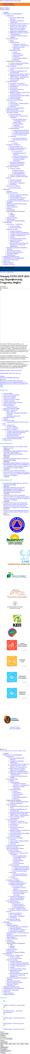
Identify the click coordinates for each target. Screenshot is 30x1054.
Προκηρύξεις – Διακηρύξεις (17, 183)
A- (1, 1038)
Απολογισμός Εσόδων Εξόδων (18, 238)
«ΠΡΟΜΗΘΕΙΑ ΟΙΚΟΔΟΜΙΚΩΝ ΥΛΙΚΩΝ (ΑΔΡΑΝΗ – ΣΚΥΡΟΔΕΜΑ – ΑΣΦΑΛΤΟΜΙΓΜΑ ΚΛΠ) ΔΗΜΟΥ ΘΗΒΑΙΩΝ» (15, 453)
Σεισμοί (15, 52)
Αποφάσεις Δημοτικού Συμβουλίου (19, 232)
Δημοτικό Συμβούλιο (12, 193)
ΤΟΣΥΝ (15, 143)
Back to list (3, 379)
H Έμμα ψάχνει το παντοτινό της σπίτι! (13, 1023)
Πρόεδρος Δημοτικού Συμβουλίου (19, 194)
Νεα (4, 270)
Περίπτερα (13, 106)
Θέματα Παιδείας (14, 128)
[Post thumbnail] (5, 1003)
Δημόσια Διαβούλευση (9, 404)
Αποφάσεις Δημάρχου (16, 231)
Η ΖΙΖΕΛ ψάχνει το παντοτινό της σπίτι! (14, 1018)
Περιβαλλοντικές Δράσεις (17, 149)
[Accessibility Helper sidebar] (4, 1034)
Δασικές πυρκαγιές (18, 55)
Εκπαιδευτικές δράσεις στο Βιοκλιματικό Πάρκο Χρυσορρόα (20, 159)
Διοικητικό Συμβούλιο (16, 180)
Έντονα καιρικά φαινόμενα (20, 58)
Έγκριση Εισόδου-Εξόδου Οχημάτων (20, 74)
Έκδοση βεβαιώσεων (19, 173)
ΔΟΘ (11, 213)
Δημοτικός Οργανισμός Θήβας (11, 408)
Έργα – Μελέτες (11, 411)
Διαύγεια (12, 237)
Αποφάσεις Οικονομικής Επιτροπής (19, 234)
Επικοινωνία (13, 184)
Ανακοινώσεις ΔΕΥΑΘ (9, 396)
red (18, 1043)
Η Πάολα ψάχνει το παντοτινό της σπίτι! (14, 1029)
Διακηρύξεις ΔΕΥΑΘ (8, 417)
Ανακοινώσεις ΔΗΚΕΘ (9, 398)
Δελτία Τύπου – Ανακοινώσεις (15, 224)
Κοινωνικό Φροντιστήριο (20, 135)
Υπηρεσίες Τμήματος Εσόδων (18, 175)
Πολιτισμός (13, 136)
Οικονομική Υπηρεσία (13, 166)
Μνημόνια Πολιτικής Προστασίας (18, 47)
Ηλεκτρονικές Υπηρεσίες (13, 186)
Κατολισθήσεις (17, 53)
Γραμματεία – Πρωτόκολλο (17, 83)
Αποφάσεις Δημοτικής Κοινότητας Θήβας (18, 431)
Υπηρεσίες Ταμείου (15, 168)
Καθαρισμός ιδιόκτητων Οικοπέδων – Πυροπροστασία (19, 33)
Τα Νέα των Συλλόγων (13, 428)
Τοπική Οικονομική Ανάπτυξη (15, 100)
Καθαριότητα (10, 15)
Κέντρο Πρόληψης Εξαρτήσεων (18, 124)
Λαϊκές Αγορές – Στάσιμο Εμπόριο (19, 103)
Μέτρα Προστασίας (15, 50)
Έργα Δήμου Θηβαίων (12, 253)
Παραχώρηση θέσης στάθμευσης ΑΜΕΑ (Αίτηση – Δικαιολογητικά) (19, 76)
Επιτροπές (9, 208)
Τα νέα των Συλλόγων (16, 227)
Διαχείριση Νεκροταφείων (17, 165)
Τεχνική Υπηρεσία (11, 66)
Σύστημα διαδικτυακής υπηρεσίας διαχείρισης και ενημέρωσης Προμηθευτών (19, 244)
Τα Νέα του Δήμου (15, 226)
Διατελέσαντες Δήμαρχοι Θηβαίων (16, 220)
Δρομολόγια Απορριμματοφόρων (19, 31)
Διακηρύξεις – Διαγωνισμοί (10, 410)
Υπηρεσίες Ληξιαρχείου (16, 64)
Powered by (3, 750)
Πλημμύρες (16, 56)
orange (22, 1043)
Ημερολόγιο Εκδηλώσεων (20, 139)
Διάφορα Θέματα (14, 42)
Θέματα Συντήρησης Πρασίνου (18, 148)
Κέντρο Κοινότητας (18, 127)
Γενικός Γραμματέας (12, 207)
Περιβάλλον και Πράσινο (13, 144)
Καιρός (12, 40)
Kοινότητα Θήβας (8, 393)
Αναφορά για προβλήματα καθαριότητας (17, 21)
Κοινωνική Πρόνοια (15, 114)
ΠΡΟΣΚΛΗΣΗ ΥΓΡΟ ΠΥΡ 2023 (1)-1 (10, 373)
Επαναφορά (9, 1038)
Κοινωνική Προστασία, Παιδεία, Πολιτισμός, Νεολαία (15, 111)
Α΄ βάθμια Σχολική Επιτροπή (21, 132)
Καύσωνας (16, 59)
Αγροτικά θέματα (14, 105)
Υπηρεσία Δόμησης (12, 81)
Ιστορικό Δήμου (11, 219)
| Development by (15, 750)
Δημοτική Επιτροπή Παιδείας (21, 130)
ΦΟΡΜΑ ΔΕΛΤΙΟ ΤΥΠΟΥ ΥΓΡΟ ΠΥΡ (11, 370)
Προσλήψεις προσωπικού (13, 250)
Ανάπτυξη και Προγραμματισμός (15, 108)
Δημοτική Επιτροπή (8, 405)
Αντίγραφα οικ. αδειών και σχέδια (19, 85)
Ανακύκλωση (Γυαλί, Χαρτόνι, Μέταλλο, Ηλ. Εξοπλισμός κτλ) (18, 26)
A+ (4, 1038)
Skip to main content (15, 0)
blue (14, 1043)
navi (2, 1045)
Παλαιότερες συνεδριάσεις (17, 199)
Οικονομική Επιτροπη (12, 435)
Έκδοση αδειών (14, 86)
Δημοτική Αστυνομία (12, 109)
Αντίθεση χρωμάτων (5, 1050)
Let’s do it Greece (18, 151)
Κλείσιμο (3, 1035)
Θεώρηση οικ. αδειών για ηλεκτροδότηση (17, 90)
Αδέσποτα (13, 102)
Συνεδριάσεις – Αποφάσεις (10, 429)
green (10, 1043)
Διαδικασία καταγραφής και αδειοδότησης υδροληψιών (17, 162)
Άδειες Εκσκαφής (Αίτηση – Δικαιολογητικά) (17, 79)
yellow (26, 1043)
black (2, 1043)
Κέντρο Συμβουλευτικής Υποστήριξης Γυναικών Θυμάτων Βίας (19, 121)
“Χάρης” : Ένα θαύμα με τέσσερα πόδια (14, 1005)
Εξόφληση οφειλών (18, 170)
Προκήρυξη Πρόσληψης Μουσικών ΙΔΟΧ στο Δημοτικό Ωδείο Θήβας (15, 459)
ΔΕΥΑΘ (9, 178)
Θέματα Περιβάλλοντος (16, 146)
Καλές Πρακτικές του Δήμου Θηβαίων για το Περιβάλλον (17, 29)
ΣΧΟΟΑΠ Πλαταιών (15, 97)
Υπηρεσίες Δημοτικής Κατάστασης (19, 63)
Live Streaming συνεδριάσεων (18, 197)
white (6, 1043)
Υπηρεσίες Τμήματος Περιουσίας (19, 176)
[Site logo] (5, 8)
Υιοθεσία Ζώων (11, 255)
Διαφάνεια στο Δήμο (12, 229)
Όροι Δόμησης (14, 88)
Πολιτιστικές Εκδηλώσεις (20, 138)
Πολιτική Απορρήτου (15, 728)
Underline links (4, 1047)
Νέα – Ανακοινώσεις (15, 181)
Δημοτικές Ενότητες (12, 217)
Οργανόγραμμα (11, 210)
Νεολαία (12, 141)
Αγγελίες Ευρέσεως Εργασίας (15, 252)
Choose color (4, 1042)
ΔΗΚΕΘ (12, 214)
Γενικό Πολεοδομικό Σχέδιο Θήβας (19, 95)
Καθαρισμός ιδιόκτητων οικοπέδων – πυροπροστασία (21, 44)
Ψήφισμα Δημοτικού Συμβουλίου (15, 437)
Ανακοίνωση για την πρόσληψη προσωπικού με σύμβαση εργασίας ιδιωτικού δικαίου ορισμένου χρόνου (16, 512)
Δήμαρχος (9, 191)
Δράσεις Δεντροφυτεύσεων (20, 156)
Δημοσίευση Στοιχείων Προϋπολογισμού (16, 240)
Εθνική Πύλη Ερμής (15, 188)
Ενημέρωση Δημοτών (19, 172)
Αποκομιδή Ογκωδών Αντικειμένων (19, 23)
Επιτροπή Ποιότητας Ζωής (14, 434)
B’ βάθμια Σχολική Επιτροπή (21, 133)
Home (1, 270)
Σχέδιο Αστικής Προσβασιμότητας (12, 438)
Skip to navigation (5, 0)
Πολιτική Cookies (15, 727)
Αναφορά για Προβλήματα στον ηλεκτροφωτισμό (18, 71)
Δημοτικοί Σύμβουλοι (16, 196)
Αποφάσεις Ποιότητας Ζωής (17, 235)
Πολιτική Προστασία (12, 38)
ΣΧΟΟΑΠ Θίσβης (15, 98)
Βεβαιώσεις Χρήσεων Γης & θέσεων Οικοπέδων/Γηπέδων (20, 93)
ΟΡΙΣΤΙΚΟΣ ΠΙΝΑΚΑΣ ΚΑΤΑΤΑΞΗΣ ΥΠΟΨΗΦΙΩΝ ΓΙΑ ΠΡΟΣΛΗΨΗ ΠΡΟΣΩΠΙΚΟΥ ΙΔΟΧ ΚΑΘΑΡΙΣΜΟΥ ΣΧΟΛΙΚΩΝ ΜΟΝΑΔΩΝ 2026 (14, 490)
